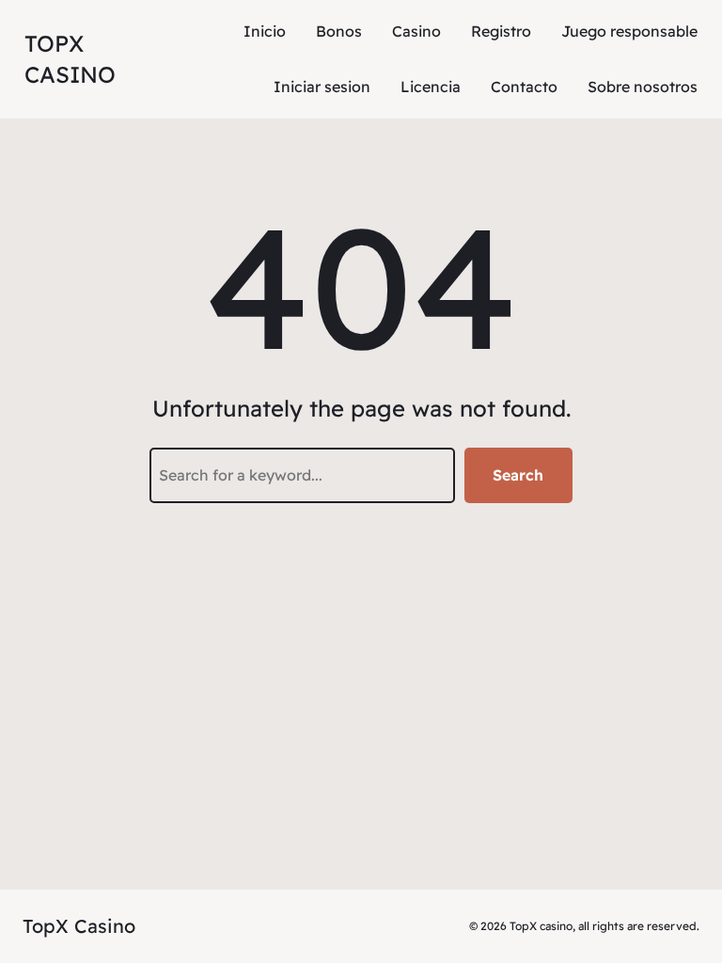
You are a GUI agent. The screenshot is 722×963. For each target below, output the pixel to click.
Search (518, 475)
